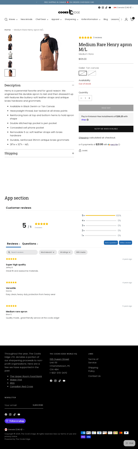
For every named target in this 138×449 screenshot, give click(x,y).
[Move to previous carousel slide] (125, 181)
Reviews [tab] (13, 244)
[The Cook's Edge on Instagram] (103, 7)
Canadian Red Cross (21, 386)
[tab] (30, 244)
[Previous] (37, 2)
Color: (89, 67)
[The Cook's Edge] (69, 12)
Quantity (83, 92)
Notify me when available (106, 128)
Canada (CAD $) (124, 7)
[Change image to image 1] (10, 37)
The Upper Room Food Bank (26, 376)
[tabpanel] (69, 287)
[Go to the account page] (126, 19)
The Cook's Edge (28, 434)
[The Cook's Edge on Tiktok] (106, 7)
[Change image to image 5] (10, 72)
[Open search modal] (6, 19)
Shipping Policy (93, 369)
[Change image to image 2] (10, 46)
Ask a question (111, 242)
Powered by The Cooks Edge (17, 439)
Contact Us (94, 376)
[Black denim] (92, 73)
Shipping (84, 137)
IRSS (12, 383)
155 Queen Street (59, 359)
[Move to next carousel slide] (131, 180)
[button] (106, 144)
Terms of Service (93, 361)
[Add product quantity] (89, 98)
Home (8, 29)
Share (85, 150)
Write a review (125, 242)
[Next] (101, 2)
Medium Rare (86, 54)
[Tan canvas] (83, 73)
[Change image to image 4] (10, 64)
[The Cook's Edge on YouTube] (110, 7)
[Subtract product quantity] (81, 98)
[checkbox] (81, 252)
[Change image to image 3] (10, 55)
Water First (16, 379)
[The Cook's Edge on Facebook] (99, 7)
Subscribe (38, 405)
